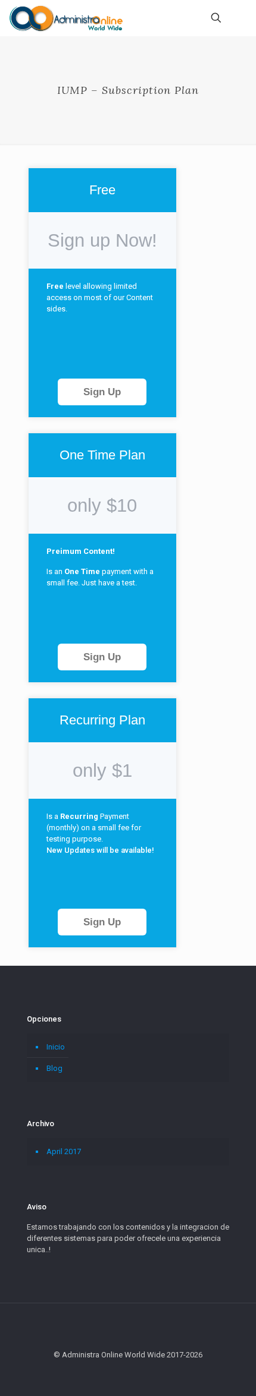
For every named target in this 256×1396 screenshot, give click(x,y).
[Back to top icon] (128, 1327)
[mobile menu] (240, 18)
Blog (54, 1068)
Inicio (55, 1046)
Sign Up (102, 392)
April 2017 (63, 1151)
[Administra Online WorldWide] (66, 18)
